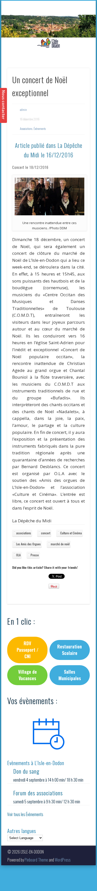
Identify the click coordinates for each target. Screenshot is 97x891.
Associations (26, 128)
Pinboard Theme (36, 860)
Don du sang (26, 771)
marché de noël (60, 544)
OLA (18, 555)
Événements (40, 128)
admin (23, 109)
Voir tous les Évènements (25, 814)
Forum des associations (38, 793)
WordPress (63, 860)
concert (45, 533)
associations (23, 533)
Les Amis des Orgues (28, 544)
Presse (35, 555)
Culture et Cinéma (71, 533)
